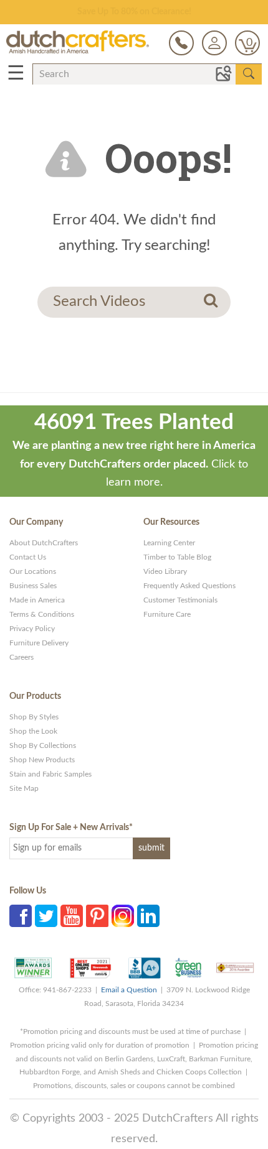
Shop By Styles (34, 717)
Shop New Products (42, 760)
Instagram (123, 916)
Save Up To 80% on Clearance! (134, 11)
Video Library (165, 571)
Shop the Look (33, 731)
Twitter (46, 916)
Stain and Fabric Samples (50, 774)
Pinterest (97, 916)
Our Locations (32, 571)
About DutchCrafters (43, 543)
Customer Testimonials (180, 600)
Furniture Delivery (39, 643)
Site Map (24, 788)
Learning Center (169, 543)
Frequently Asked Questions (189, 585)
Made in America (37, 600)
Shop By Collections (42, 745)
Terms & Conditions (41, 614)
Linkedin (148, 916)
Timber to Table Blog (177, 557)
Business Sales (33, 585)
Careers (21, 657)
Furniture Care (167, 614)
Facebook (20, 916)
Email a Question (129, 990)
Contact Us (27, 557)
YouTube (71, 916)
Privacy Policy (32, 628)
